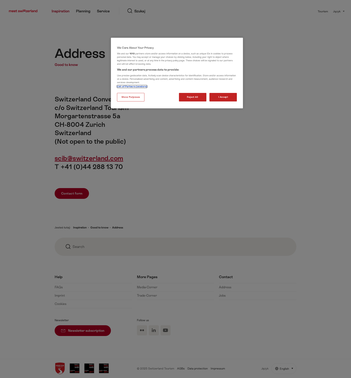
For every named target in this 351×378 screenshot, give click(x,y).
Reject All (192, 97)
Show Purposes (130, 97)
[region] (177, 73)
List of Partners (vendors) (132, 86)
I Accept (223, 97)
